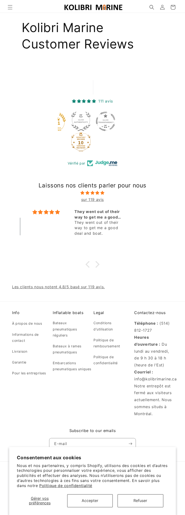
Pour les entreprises (29, 373)
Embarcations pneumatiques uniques (72, 366)
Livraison (19, 351)
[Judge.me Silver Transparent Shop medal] (105, 121)
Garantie (19, 362)
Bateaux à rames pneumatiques (67, 349)
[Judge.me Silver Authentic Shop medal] (81, 121)
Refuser (140, 500)
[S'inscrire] (130, 443)
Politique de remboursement (106, 343)
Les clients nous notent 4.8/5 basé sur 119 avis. (58, 286)
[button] (10, 7)
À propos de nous (27, 323)
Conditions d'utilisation (103, 326)
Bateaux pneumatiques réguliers (65, 329)
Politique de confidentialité (65, 485)
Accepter (90, 500)
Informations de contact (25, 337)
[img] (92, 192)
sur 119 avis (92, 199)
